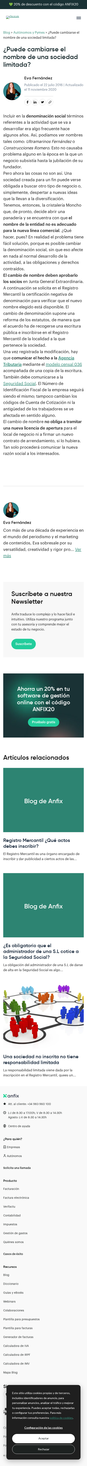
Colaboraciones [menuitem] (13, 1310)
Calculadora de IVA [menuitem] (16, 1346)
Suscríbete (23, 644)
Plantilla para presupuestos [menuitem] (21, 1319)
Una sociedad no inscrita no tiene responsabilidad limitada (41, 1059)
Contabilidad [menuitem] (12, 1215)
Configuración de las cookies (43, 1427)
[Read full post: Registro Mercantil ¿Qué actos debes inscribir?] (43, 800)
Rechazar (43, 1449)
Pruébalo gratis (43, 722)
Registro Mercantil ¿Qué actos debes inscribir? (36, 843)
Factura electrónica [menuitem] (16, 1198)
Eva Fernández (38, 78)
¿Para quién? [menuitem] (12, 1139)
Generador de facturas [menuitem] (18, 1337)
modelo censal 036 (64, 365)
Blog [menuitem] (6, 1275)
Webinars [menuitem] (9, 1301)
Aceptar (43, 1438)
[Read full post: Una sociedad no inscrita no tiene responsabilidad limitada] (43, 1016)
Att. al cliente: (29, 1104)
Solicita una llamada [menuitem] (17, 1168)
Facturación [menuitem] (11, 1189)
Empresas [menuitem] (13, 1147)
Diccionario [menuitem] (10, 1284)
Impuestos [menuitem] (10, 1224)
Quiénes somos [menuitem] (13, 1242)
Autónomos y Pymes (29, 32)
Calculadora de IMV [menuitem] (16, 1363)
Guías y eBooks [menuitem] (13, 1292)
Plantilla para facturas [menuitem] (18, 1328)
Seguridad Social (19, 384)
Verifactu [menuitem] (9, 1206)
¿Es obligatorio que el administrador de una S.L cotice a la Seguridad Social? (41, 951)
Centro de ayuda (19, 1126)
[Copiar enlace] (50, 102)
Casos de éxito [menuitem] (13, 1254)
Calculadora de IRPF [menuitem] (16, 1355)
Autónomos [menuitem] (14, 1156)
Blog (6, 32)
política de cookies (61, 1417)
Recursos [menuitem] (10, 1267)
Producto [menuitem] (10, 1181)
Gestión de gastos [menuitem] (15, 1233)
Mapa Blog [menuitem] (10, 1372)
